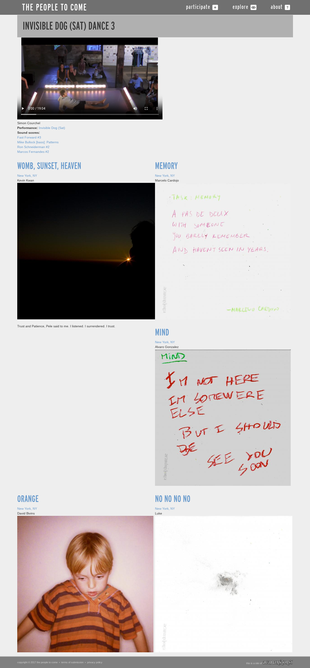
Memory (166, 166)
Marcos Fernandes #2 (33, 152)
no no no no (172, 499)
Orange (28, 499)
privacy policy (94, 662)
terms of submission (72, 662)
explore (240, 7)
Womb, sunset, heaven (49, 166)
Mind (162, 332)
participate (198, 7)
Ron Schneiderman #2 (33, 147)
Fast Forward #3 (29, 137)
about (277, 7)
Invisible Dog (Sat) (52, 128)
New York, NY (27, 175)
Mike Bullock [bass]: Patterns (38, 142)
